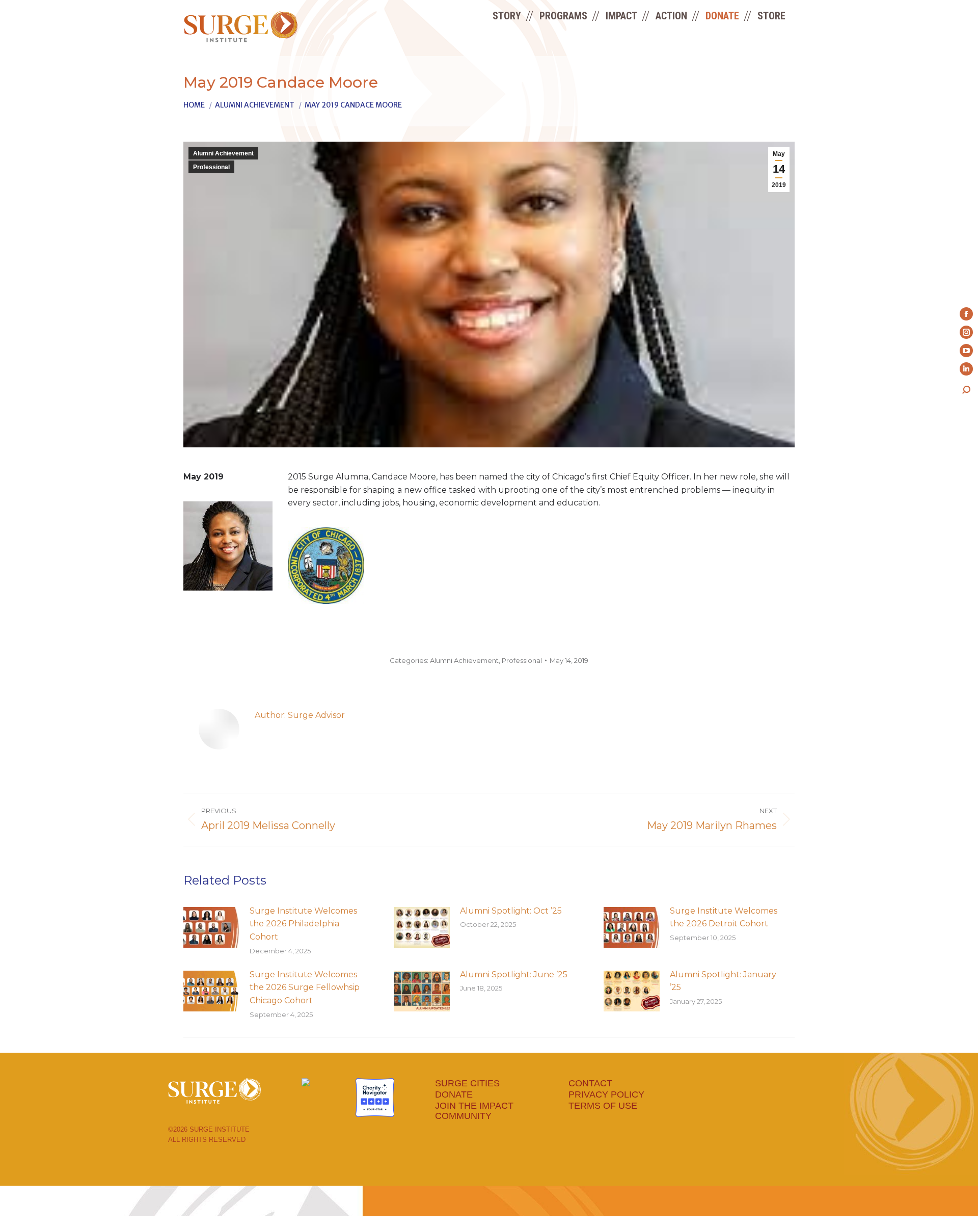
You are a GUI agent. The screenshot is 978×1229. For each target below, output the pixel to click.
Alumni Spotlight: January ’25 (723, 981)
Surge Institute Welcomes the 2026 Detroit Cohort (723, 917)
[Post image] (211, 927)
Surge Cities (467, 1083)
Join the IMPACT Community (474, 1111)
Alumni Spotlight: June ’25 (513, 974)
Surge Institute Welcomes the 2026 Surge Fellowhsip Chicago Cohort (305, 987)
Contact (590, 1083)
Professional (211, 167)
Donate (454, 1094)
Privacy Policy (606, 1094)
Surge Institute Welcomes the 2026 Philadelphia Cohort (303, 924)
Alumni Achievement (223, 153)
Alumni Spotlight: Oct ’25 (511, 911)
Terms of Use (602, 1106)
